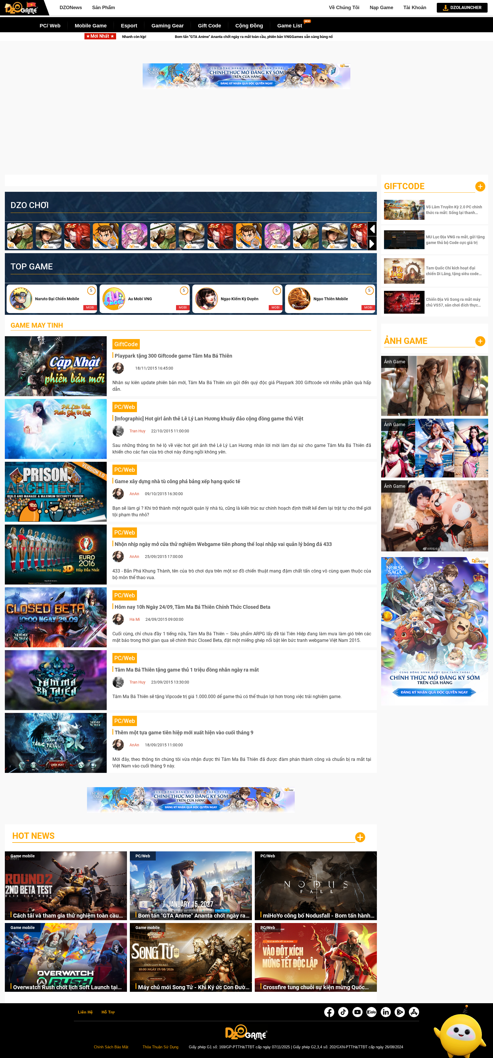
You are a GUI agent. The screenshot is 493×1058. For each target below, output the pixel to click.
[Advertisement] (246, 135)
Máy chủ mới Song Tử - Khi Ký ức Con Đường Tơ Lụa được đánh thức (195, 988)
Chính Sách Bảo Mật (111, 1047)
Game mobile (23, 856)
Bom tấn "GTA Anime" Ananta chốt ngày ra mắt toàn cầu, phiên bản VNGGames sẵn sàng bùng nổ (152, 37)
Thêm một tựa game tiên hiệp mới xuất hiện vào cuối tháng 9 (184, 732)
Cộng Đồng (249, 26)
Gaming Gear (167, 26)
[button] (372, 243)
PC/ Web (50, 26)
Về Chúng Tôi (344, 7)
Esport (129, 26)
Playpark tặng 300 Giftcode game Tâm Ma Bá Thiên (173, 356)
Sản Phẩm (103, 7)
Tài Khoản (414, 7)
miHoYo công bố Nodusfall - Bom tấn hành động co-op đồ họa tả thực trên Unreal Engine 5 (332, 37)
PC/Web (143, 856)
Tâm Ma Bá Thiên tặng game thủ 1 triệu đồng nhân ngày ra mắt (187, 670)
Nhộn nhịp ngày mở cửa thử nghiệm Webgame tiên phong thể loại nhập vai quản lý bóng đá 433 (223, 544)
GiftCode (404, 186)
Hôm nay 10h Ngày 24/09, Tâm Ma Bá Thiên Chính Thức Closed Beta (192, 607)
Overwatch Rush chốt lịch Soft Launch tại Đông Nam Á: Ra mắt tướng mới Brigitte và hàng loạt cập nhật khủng (67, 988)
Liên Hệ (85, 1012)
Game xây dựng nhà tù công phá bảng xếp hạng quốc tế (177, 481)
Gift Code (209, 26)
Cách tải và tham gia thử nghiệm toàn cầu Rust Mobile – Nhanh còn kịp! (66, 916)
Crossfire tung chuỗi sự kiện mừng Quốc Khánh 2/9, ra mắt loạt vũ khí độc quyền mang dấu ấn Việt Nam (314, 988)
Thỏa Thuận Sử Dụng (160, 1047)
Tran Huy (138, 431)
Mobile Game (91, 26)
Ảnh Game (405, 341)
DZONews (71, 7)
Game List (289, 26)
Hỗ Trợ (108, 1012)
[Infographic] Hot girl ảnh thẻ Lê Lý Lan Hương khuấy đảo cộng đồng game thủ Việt (209, 419)
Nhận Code (447, 210)
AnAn (134, 493)
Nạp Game (381, 7)
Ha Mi (135, 619)
